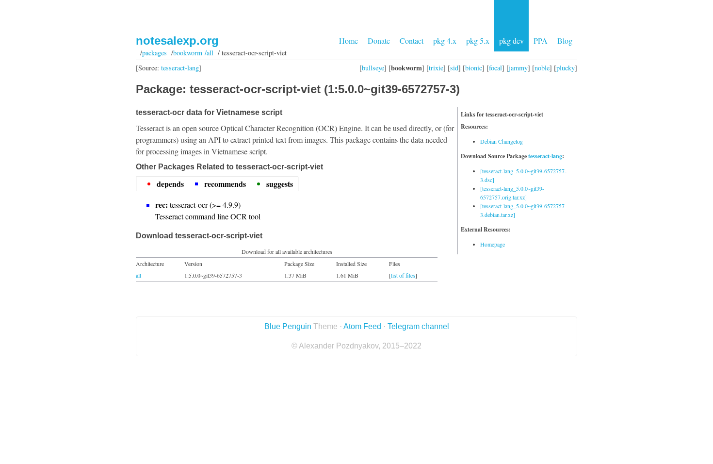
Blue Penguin (287, 326)
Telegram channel (418, 326)
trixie (436, 67)
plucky (565, 67)
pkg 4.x (444, 40)
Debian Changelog (501, 141)
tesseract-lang (180, 67)
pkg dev (511, 40)
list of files (403, 275)
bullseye (373, 67)
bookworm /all (193, 52)
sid (454, 67)
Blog (564, 40)
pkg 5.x (477, 40)
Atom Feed (362, 326)
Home (348, 40)
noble (542, 67)
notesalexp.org (177, 40)
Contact (411, 40)
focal (495, 67)
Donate (379, 40)
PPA (541, 40)
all (138, 275)
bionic (473, 67)
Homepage (492, 244)
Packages (154, 52)
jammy (518, 67)
